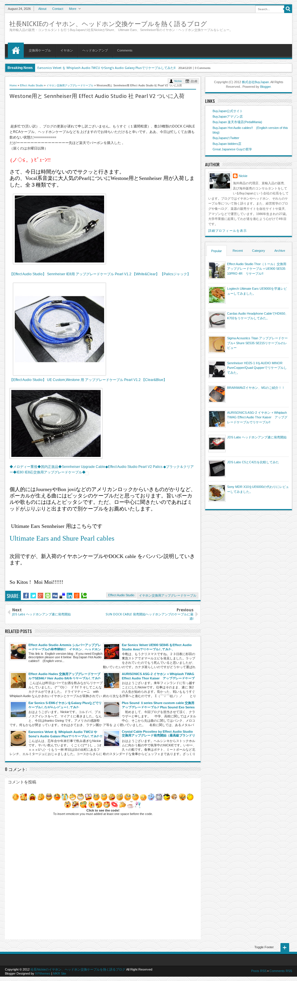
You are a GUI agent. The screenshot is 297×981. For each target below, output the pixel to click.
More (72, 8)
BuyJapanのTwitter (226, 138)
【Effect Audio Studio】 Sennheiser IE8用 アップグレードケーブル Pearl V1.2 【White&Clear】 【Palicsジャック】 (100, 274)
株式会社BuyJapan (255, 82)
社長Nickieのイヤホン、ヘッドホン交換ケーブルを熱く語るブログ (108, 24)
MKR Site (59, 973)
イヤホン (66, 50)
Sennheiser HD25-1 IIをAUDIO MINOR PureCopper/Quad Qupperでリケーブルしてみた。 (257, 367)
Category (258, 250)
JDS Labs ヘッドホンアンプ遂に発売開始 (257, 437)
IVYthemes (42, 973)
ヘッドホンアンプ (95, 50)
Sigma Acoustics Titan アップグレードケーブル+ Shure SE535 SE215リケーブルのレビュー (257, 342)
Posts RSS (259, 971)
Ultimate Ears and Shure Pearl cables (63, 538)
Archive (279, 250)
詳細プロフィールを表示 (227, 230)
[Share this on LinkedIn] (69, 596)
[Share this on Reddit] (76, 596)
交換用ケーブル (40, 50)
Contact (57, 8)
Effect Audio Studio (121, 595)
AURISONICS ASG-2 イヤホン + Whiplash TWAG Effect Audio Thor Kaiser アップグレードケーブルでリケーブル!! (257, 417)
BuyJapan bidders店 (227, 143)
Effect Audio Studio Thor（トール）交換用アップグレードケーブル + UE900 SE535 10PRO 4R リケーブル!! (256, 268)
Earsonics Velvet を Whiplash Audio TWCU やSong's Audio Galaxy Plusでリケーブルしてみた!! (106, 68)
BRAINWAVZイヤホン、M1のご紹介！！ (256, 387)
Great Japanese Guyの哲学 (232, 149)
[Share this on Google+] (40, 596)
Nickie (178, 81)
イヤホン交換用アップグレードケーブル (167, 595)
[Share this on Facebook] (26, 596)
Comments (125, 50)
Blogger (265, 86)
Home (16, 50)
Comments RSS (280, 971)
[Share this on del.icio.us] (62, 596)
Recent (238, 250)
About (42, 8)
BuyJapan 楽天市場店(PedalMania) (237, 122)
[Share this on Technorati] (84, 596)
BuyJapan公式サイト (228, 111)
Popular (216, 251)
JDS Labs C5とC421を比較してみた (253, 462)
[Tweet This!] (33, 596)
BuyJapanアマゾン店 (228, 116)
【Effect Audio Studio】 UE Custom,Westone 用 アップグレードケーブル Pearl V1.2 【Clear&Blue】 (88, 380)
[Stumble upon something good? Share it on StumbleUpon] (47, 596)
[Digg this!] (55, 596)
